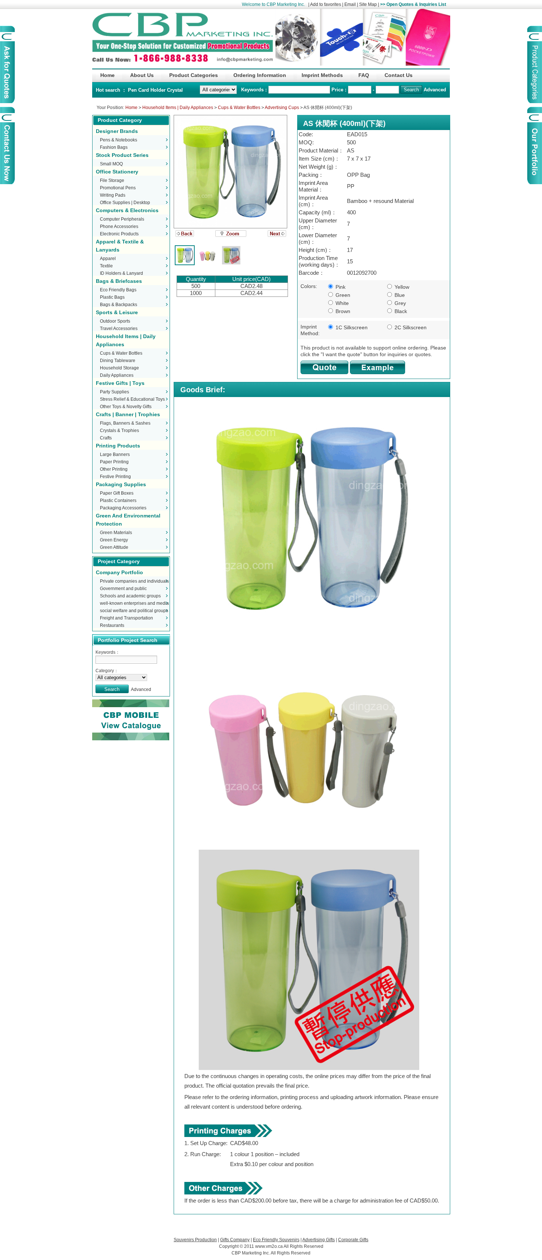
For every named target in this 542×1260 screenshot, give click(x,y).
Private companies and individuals (134, 581)
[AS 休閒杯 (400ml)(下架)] (230, 171)
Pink (339, 287)
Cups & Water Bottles (239, 107)
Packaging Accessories (123, 507)
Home (131, 107)
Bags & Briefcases (119, 281)
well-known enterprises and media (134, 603)
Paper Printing (114, 461)
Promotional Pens (118, 187)
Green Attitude (114, 547)
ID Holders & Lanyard (121, 273)
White (341, 303)
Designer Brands (117, 131)
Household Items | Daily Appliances (177, 107)
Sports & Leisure (117, 312)
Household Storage (119, 368)
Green (342, 295)
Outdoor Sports (115, 321)
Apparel (108, 258)
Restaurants (112, 625)
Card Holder (152, 90)
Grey (399, 303)
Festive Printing (115, 476)
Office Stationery (117, 172)
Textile (106, 266)
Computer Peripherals (122, 219)
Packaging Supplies (121, 484)
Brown (342, 311)
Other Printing (114, 469)
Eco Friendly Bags (118, 289)
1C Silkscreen (351, 327)
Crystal (175, 90)
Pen (133, 90)
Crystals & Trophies (119, 430)
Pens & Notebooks (118, 140)
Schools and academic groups (130, 596)
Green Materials (116, 532)
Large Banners (115, 454)
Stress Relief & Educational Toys (132, 399)
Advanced (435, 89)
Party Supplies (114, 391)
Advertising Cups (282, 107)
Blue (399, 295)
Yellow (401, 287)
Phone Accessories (119, 226)
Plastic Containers (118, 500)
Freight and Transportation (126, 618)
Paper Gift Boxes (116, 493)
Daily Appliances (116, 375)
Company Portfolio (119, 572)
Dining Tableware (117, 360)
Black (400, 311)
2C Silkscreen (410, 327)
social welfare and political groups (134, 610)
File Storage (112, 180)
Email (350, 4)
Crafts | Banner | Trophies (128, 414)
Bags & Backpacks (118, 304)
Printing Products (118, 446)
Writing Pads (112, 195)
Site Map (368, 4)
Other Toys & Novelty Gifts (126, 406)
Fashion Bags (114, 147)
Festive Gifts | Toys (120, 383)
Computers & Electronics (127, 210)
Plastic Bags (112, 297)
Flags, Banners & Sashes (125, 423)
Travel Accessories (119, 328)
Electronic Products (119, 233)
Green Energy (114, 540)
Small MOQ (111, 163)
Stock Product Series (122, 155)
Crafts (106, 438)
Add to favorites (325, 4)
